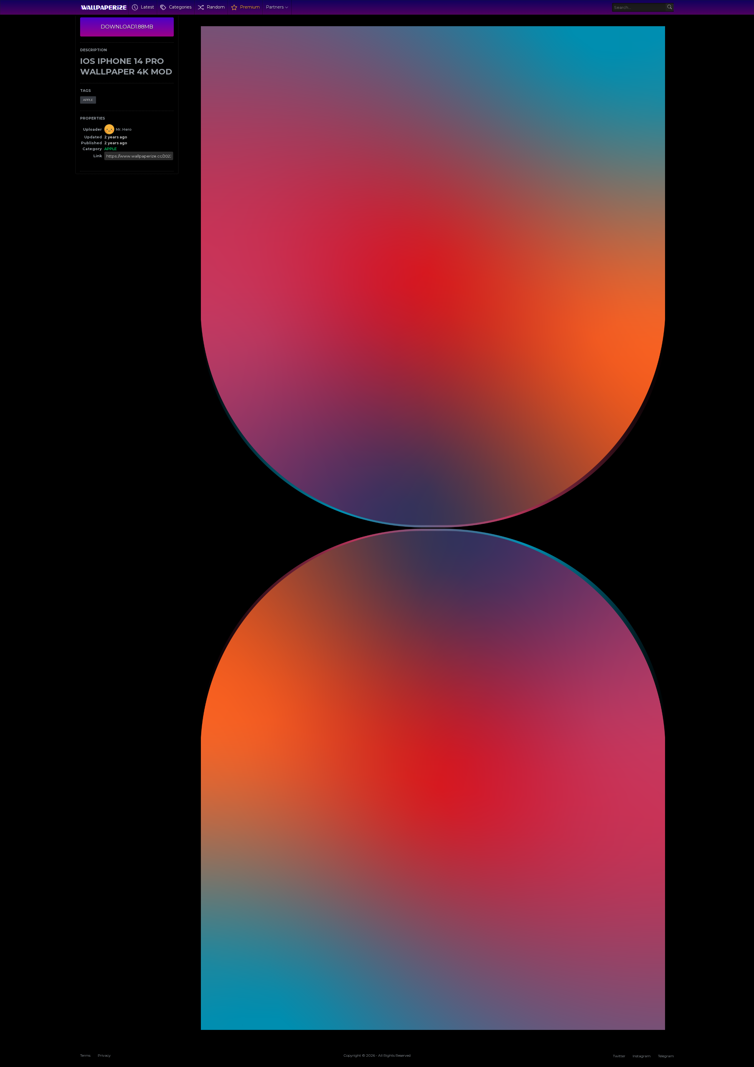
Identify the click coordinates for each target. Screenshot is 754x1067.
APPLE (88, 100)
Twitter (619, 1056)
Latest (147, 7)
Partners (275, 7)
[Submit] (670, 7)
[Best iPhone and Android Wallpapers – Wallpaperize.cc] (103, 7)
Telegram (666, 1056)
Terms (85, 1055)
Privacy (104, 1055)
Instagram (642, 1056)
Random (216, 7)
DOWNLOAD (127, 27)
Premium (250, 7)
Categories (180, 7)
